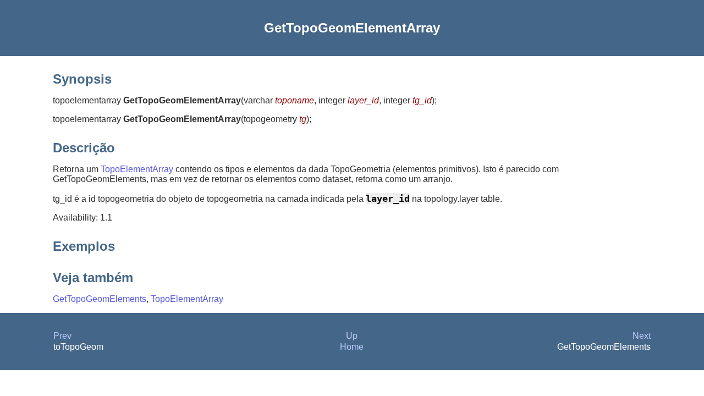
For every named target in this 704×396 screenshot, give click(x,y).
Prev (62, 335)
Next (641, 335)
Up (352, 335)
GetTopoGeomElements (99, 299)
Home (352, 346)
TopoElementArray (137, 169)
